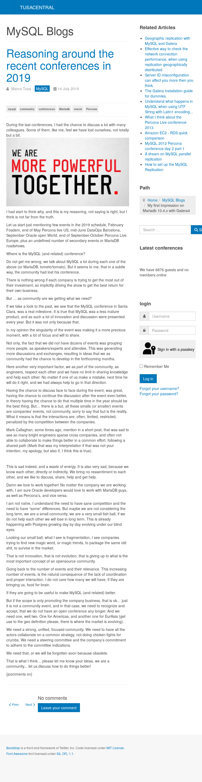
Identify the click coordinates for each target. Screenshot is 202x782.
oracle (78, 109)
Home (153, 200)
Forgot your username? (159, 388)
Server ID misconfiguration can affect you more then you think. (169, 80)
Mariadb (64, 109)
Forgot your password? (159, 393)
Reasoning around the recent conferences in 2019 (60, 65)
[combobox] (165, 229)
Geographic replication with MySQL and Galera (167, 40)
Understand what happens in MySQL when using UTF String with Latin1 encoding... (169, 106)
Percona (91, 109)
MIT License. (116, 747)
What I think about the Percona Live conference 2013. (165, 122)
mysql (12, 109)
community (27, 109)
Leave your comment (59, 707)
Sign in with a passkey (176, 349)
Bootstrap (13, 747)
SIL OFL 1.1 (65, 753)
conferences (47, 109)
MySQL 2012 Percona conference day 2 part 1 (165, 146)
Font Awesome (17, 753)
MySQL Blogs (173, 200)
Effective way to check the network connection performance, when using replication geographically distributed (166, 59)
